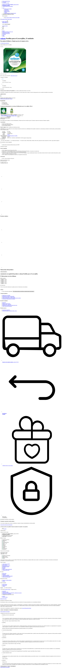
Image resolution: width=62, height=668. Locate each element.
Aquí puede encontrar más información (6, 524)
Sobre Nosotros (4, 584)
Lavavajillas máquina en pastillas (12, 135)
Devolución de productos (6, 565)
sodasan (3, 38)
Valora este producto (4, 271)
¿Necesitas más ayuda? (5, 570)
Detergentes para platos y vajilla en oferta (8, 297)
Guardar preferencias (4, 666)
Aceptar (9, 666)
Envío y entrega (4, 564)
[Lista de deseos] (3, 27)
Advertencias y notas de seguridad (6, 142)
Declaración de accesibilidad (6, 593)
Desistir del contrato (3, 598)
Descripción (3, 118)
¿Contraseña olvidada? (5, 575)
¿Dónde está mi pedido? (8, 8)
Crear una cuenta (5, 25)
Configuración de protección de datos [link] (8, 594)
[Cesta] (32, 29)
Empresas (3, 568)
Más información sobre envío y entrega (6, 98)
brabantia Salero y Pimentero (6, 304)
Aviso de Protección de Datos (26, 608)
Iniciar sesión (4, 573)
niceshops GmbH (7, 589)
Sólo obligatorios (13, 666)
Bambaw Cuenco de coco (6, 303)
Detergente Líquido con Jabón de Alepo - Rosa (9, 310)
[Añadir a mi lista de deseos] (0, 95)
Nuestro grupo (4, 585)
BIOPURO (4, 302)
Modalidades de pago (5, 566)
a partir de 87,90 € (10, 4)
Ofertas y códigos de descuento (7, 569)
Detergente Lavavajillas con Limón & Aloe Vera (9, 305)
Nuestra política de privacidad (4, 611)
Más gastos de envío (14, 75)
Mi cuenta (3, 567)
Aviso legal (4, 591)
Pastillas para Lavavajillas (6, 295)
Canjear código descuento (6, 576)
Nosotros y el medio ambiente (6, 580)
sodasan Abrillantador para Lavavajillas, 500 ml (9, 115)
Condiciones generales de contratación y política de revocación (12, 592)
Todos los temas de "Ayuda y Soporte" (10, 13)
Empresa (3, 596)
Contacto (5, 12)
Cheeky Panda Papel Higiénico (7, 306)
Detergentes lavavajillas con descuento (8, 296)
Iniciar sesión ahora (5, 22)
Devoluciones (6, 9)
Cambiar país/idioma (8, 587)
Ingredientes (3, 138)
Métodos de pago (7, 11)
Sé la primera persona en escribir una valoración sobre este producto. (23, 291)
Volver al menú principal (6, 1)
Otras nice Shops (5, 597)
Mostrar (2, 289)
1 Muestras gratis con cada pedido (7, 6)
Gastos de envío (6, 10)
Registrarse (4, 574)
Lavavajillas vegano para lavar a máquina (8, 298)
